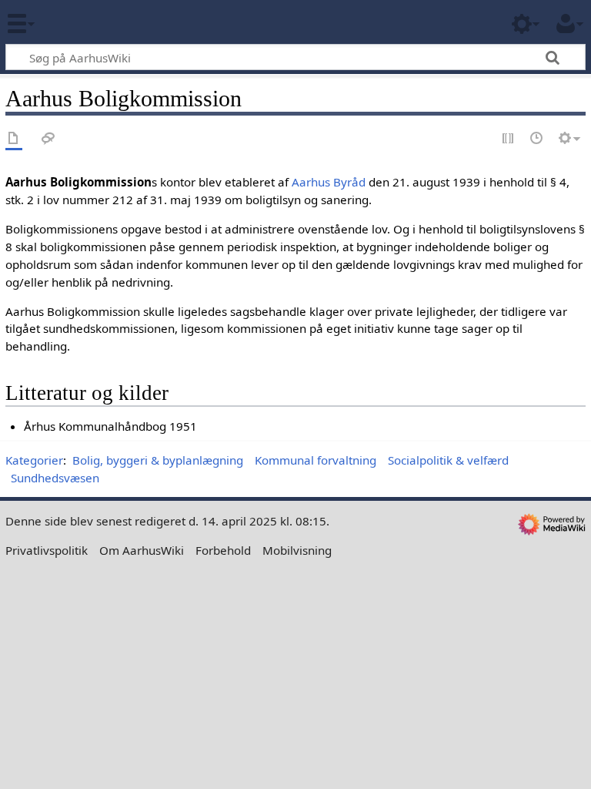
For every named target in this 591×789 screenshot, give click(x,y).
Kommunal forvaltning (315, 460)
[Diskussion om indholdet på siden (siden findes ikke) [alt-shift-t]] (48, 139)
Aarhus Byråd (329, 182)
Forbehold (223, 550)
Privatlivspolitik (46, 550)
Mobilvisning (297, 550)
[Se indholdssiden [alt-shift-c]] (13, 139)
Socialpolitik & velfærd (448, 460)
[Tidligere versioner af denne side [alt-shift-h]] (537, 139)
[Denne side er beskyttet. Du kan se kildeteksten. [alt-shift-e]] (508, 139)
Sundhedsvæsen (55, 477)
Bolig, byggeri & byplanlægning (157, 460)
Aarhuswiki (103, 22)
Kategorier (34, 460)
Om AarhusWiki (141, 550)
